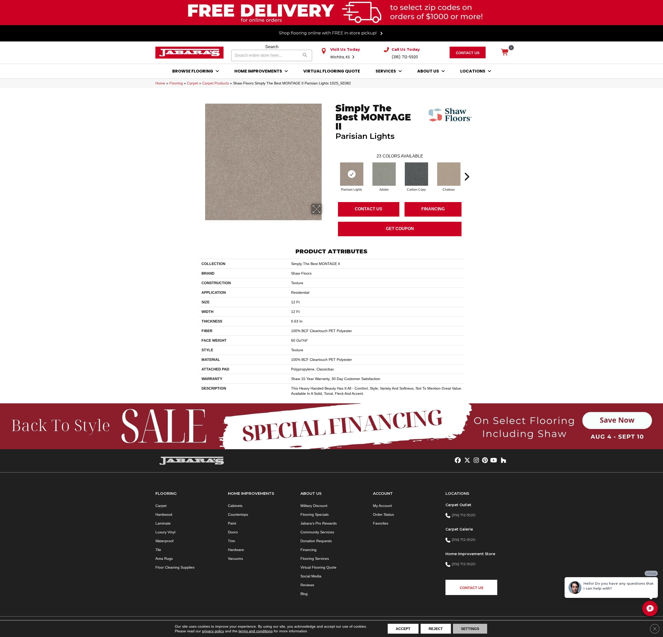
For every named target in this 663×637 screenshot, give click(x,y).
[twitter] (466, 460)
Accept (403, 629)
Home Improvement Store (470, 554)
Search (271, 47)
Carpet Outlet (458, 505)
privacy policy (213, 631)
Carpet (192, 83)
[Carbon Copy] (416, 174)
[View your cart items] (505, 52)
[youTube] (493, 460)
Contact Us (368, 209)
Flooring (176, 83)
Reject (436, 629)
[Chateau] (449, 174)
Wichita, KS (340, 57)
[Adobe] (384, 174)
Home (160, 83)
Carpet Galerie (459, 529)
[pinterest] (484, 460)
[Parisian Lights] (352, 174)
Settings (470, 629)
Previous (333, 168)
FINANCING (433, 209)
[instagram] (475, 460)
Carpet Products (215, 83)
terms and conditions (256, 631)
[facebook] (457, 460)
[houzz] (502, 460)
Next (467, 168)
